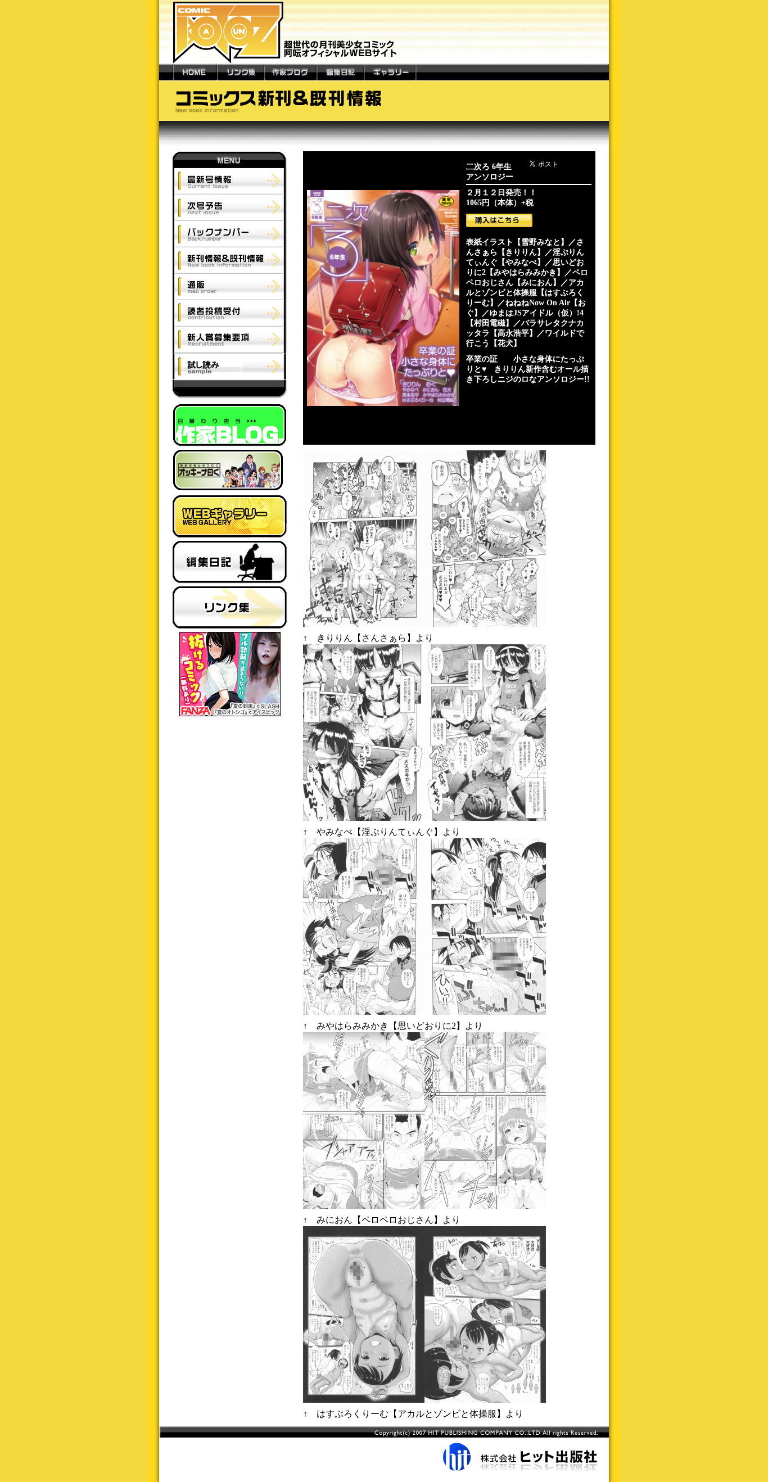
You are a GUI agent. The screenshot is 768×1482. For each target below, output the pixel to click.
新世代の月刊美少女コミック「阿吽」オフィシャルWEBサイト (384, 32)
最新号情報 (230, 181)
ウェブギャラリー (230, 518)
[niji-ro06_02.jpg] (424, 821)
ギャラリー (389, 72)
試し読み (229, 366)
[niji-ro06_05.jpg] (424, 1403)
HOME (195, 72)
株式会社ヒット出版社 (384, 1448)
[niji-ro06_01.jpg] (424, 627)
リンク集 (240, 72)
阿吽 (230, 392)
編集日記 (340, 72)
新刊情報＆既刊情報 (230, 260)
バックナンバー (230, 233)
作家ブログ (290, 72)
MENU (230, 159)
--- (166, 72)
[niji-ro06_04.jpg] (424, 1209)
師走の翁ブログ (230, 472)
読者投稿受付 (230, 313)
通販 (230, 286)
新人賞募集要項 (230, 339)
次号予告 (230, 207)
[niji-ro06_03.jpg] (424, 1015)
